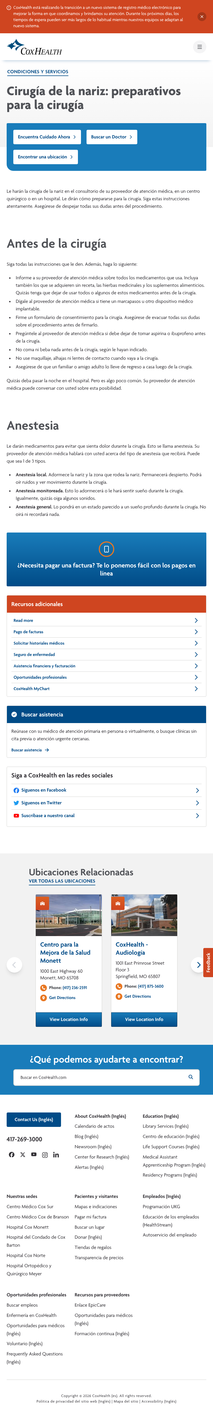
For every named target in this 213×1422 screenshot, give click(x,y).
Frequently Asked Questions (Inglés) (35, 1358)
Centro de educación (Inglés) (171, 1136)
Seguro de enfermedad (34, 654)
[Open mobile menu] (199, 47)
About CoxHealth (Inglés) (100, 1116)
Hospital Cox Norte (26, 1255)
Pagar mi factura (90, 1217)
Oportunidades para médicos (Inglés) (36, 1330)
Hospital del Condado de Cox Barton (36, 1241)
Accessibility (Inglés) (158, 1401)
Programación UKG (161, 1207)
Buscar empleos (22, 1305)
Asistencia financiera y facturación (44, 665)
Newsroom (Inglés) (93, 1147)
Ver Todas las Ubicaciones (62, 881)
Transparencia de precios (99, 1258)
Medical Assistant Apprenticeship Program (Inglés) (174, 1161)
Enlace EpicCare (90, 1305)
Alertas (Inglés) (89, 1167)
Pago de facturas (28, 631)
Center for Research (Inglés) (102, 1157)
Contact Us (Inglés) (34, 1119)
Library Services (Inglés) (166, 1126)
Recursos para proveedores (102, 1295)
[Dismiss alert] (201, 16)
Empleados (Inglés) (162, 1196)
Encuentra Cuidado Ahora (44, 137)
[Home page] (34, 47)
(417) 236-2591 (75, 987)
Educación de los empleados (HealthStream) (171, 1221)
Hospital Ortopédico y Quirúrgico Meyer (29, 1270)
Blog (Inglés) (86, 1136)
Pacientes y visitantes (96, 1196)
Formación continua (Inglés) (102, 1334)
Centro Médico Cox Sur (30, 1207)
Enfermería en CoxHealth (32, 1315)
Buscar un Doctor (108, 137)
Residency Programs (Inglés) (170, 1175)
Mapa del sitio (126, 1401)
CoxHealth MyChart (32, 688)
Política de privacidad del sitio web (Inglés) (74, 1401)
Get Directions (62, 997)
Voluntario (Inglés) (24, 1344)
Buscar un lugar (90, 1227)
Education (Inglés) (161, 1116)
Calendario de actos (94, 1126)
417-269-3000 (24, 1139)
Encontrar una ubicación (42, 157)
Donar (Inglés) (88, 1237)
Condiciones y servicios (38, 72)
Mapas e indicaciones (96, 1207)
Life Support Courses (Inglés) (171, 1147)
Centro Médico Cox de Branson (38, 1217)
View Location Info (76, 1021)
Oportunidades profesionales (40, 677)
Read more (23, 620)
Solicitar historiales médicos (39, 643)
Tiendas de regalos (93, 1247)
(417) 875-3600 (151, 986)
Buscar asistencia (26, 749)
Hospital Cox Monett (28, 1227)
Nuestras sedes (22, 1196)
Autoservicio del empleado (170, 1235)
